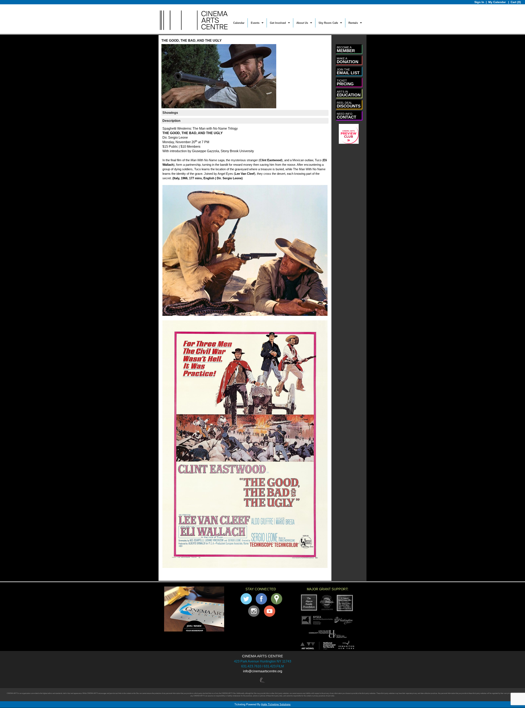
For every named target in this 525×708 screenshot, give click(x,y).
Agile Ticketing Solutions (276, 704)
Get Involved (278, 22)
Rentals (353, 22)
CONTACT (346, 115)
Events (255, 22)
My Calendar (497, 2)
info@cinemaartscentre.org (262, 671)
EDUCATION (349, 93)
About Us (302, 22)
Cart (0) (516, 2)
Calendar (238, 22)
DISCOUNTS (349, 104)
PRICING (345, 82)
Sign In (479, 2)
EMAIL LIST (348, 71)
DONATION (347, 60)
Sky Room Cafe (328, 22)
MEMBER (346, 49)
